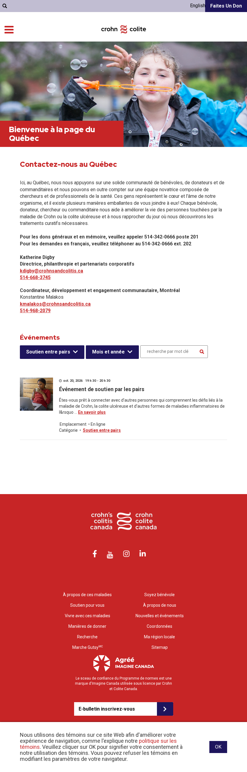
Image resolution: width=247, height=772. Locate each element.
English (197, 5)
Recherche (87, 636)
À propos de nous (159, 605)
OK (218, 747)
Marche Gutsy (87, 647)
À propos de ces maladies (87, 594)
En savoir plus (92, 412)
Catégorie (68, 430)
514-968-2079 (35, 310)
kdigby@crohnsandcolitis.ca (51, 271)
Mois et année (108, 352)
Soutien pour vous (87, 605)
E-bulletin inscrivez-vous (107, 709)
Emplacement (73, 424)
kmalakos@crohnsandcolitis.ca (55, 304)
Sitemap (160, 647)
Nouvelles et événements (160, 615)
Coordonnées (159, 626)
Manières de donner (87, 626)
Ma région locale (159, 636)
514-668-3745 (35, 277)
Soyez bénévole (159, 594)
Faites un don (226, 6)
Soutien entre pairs (48, 352)
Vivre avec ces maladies (87, 615)
